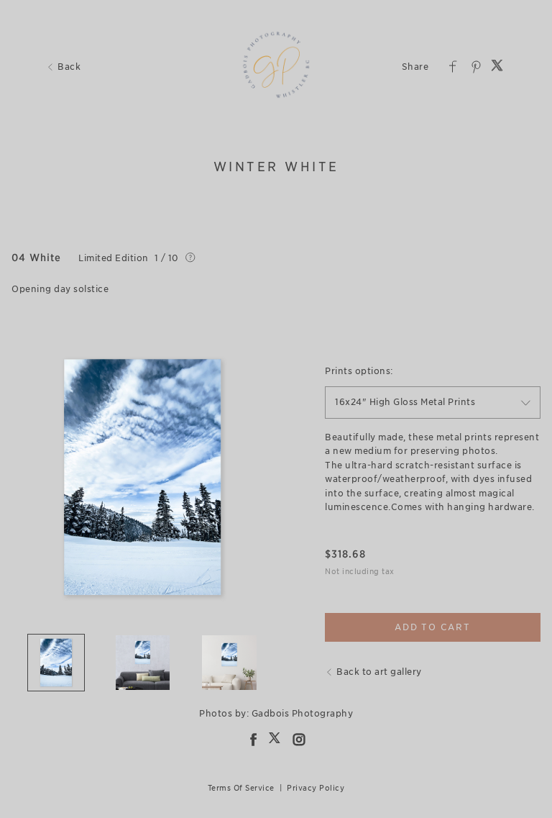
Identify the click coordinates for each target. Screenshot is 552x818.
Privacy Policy (315, 788)
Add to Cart (432, 627)
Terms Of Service (241, 788)
